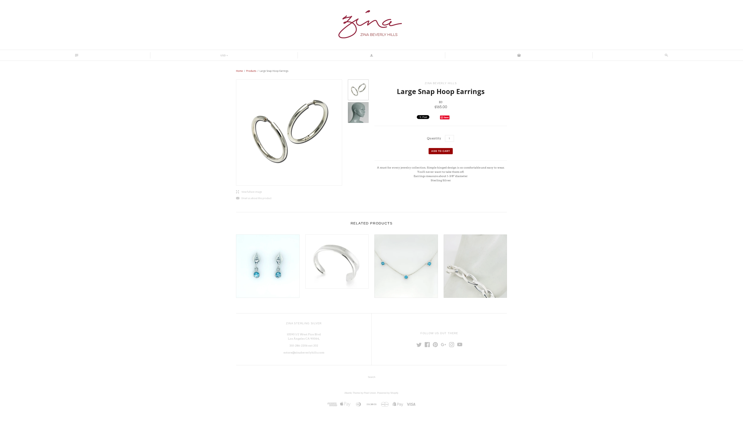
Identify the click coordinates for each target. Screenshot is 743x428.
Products (251, 71)
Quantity (434, 138)
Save (446, 117)
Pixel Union (370, 393)
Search (371, 377)
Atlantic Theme (352, 393)
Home (239, 71)
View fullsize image (249, 192)
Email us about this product (253, 198)
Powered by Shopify (387, 393)
